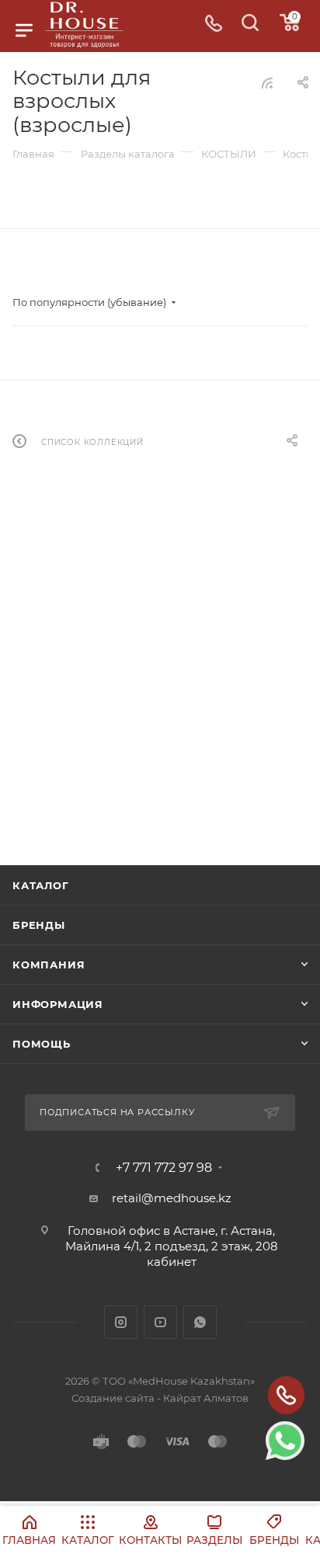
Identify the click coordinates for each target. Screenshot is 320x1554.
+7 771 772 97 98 (164, 1168)
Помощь (41, 1044)
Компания (48, 964)
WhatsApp (200, 1322)
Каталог (40, 885)
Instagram (120, 1322)
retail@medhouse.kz (171, 1198)
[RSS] (267, 82)
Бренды (38, 925)
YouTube (160, 1322)
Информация (57, 1004)
